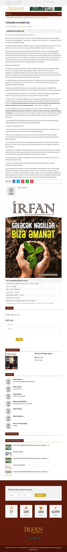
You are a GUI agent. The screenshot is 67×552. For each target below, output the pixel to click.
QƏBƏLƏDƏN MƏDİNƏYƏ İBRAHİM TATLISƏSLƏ (21, 301)
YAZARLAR (10, 374)
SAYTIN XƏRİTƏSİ (17, 1)
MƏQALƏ (29, 26)
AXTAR (14, 3)
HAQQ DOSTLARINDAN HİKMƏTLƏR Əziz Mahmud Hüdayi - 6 (30, 458)
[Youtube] (52, 1)
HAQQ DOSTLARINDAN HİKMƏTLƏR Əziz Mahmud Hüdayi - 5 (30, 471)
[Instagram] (49, 1)
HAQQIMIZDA (8, 1)
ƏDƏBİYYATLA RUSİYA (13, 298)
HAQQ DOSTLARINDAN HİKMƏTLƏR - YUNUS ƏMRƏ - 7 (23, 283)
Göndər (19, 339)
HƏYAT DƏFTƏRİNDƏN (13, 289)
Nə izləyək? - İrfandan (13, 292)
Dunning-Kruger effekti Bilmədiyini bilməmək (24, 381)
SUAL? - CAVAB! (11, 286)
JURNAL (26, 515)
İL (11, 515)
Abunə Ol (40, 495)
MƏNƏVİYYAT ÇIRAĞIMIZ (19, 396)
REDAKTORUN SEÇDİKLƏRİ (14, 440)
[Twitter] (47, 1)
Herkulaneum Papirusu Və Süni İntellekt (22, 403)
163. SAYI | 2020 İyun (28, 17)
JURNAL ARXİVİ (18, 17)
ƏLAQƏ (18, 3)
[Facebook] (28, 538)
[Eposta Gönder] (32, 181)
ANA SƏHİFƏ (10, 17)
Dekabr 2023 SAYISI (12, 350)
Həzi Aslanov (22, 26)
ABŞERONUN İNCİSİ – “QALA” (15, 295)
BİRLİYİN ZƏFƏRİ (18, 452)
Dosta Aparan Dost (17, 389)
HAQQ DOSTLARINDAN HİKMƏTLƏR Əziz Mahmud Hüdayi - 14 (31, 445)
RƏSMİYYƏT (8, 3)
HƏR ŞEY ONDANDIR (19, 465)
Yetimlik (15, 425)
